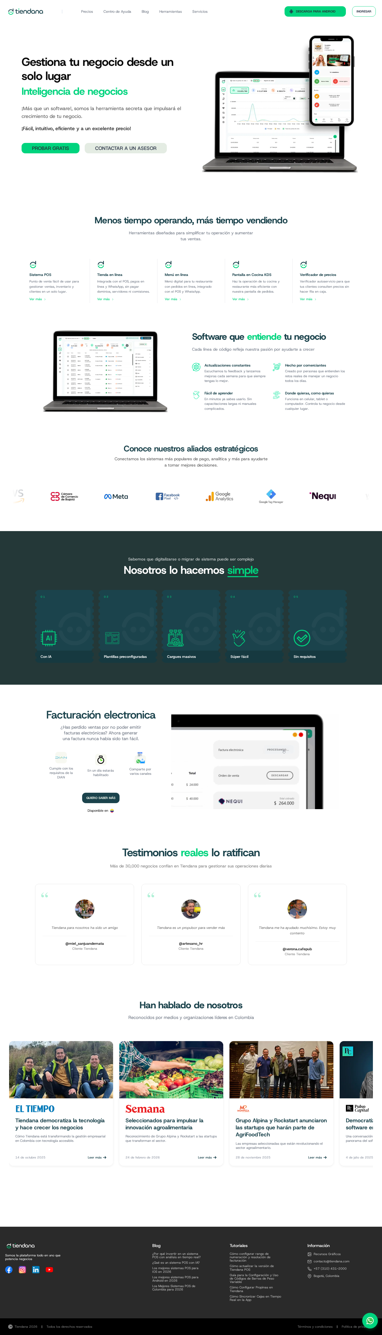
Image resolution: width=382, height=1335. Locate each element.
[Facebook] (8, 1269)
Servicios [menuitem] (200, 11)
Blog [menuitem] (145, 11)
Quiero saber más (100, 798)
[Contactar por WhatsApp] (370, 1319)
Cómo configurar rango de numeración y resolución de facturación (250, 1257)
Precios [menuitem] (87, 11)
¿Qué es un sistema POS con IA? (176, 1262)
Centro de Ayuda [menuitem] (117, 11)
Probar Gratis (50, 148)
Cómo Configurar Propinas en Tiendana (251, 1289)
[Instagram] (22, 1269)
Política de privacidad (358, 1326)
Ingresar (364, 11)
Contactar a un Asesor (125, 148)
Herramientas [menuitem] (170, 11)
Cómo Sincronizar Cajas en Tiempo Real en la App (255, 1298)
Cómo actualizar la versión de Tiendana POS (252, 1267)
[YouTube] (49, 1269)
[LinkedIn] (35, 1269)
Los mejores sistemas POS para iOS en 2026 (175, 1270)
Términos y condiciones (315, 1326)
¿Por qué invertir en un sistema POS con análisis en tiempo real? (176, 1255)
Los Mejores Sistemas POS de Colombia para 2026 (173, 1287)
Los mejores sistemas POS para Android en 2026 (175, 1279)
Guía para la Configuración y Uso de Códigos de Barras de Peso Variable (254, 1279)
